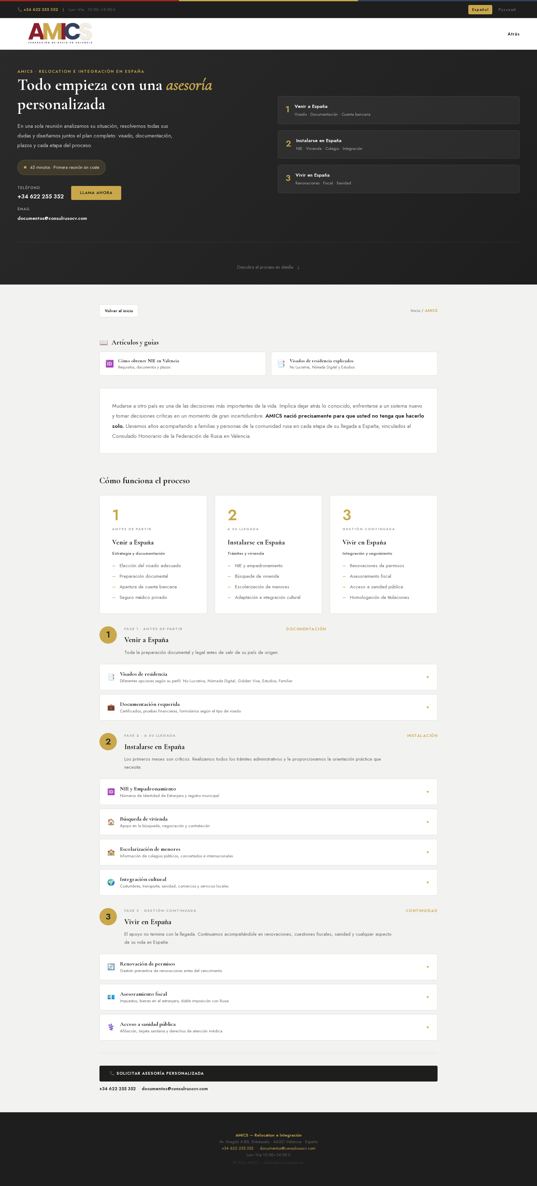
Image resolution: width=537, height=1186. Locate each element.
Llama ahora (96, 193)
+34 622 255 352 (117, 1089)
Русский (507, 9)
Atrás (514, 34)
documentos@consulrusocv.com (175, 1089)
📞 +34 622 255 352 (37, 9)
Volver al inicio (119, 311)
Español (480, 9)
